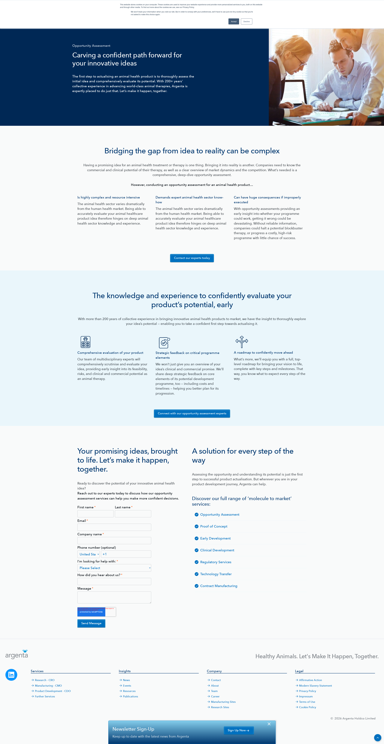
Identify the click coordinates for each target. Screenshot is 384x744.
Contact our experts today (192, 258)
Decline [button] (246, 21)
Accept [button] (234, 21)
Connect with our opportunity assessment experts (192, 413)
